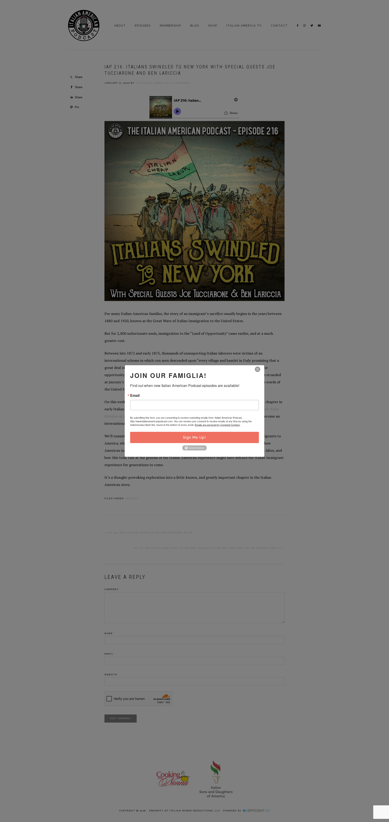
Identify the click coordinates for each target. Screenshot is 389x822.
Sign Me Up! (194, 437)
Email (135, 395)
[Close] (257, 369)
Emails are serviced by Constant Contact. (217, 425)
